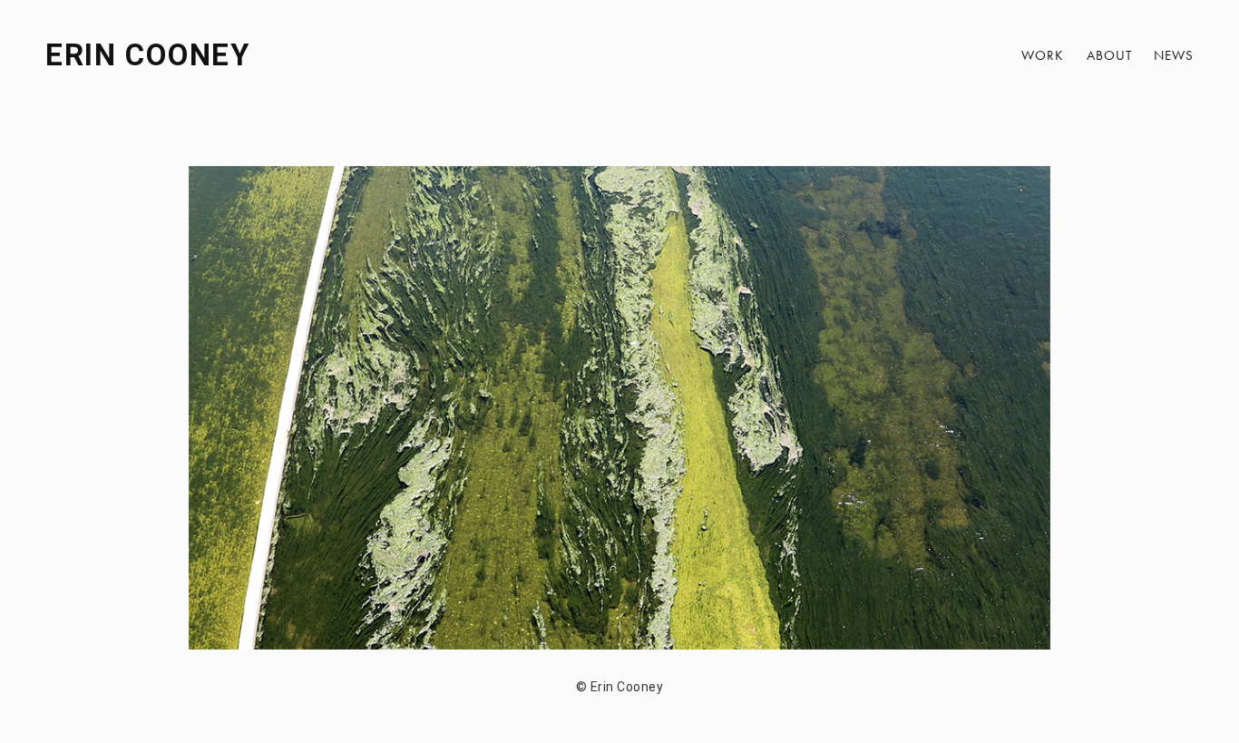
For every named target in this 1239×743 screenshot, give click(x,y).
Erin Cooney (147, 55)
